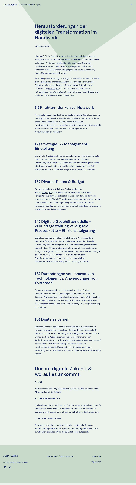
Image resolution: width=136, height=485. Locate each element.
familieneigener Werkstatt (50, 92)
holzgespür (53, 88)
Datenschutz (96, 456)
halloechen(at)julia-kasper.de (60, 456)
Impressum (96, 461)
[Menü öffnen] (131, 5)
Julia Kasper (10, 4)
